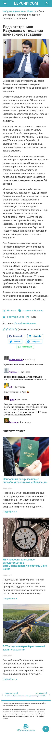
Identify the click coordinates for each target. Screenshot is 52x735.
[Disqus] (26, 391)
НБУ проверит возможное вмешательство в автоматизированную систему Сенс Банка (25, 564)
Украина (38, 310)
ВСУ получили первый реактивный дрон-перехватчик (24, 648)
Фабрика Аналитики (14, 11)
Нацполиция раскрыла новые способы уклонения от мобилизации (25, 481)
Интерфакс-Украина (25, 323)
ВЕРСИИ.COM (26, 3)
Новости (31, 11)
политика (28, 310)
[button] (5, 3)
